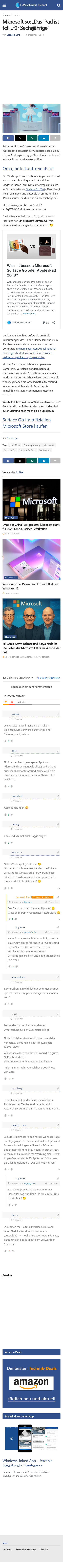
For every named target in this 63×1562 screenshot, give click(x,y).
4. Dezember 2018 (35, 34)
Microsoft (15, 15)
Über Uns (44, 1549)
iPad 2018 (15, 445)
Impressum (7, 1549)
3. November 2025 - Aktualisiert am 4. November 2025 (26, 657)
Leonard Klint (13, 34)
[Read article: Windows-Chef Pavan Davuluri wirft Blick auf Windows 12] (31, 559)
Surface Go (9, 450)
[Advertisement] (31, 69)
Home (5, 15)
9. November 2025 (11, 593)
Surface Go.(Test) (36, 189)
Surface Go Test (27, 450)
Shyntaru (27, 902)
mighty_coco (29, 1183)
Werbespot (44, 450)
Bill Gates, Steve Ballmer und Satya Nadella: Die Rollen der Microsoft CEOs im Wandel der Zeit (31, 648)
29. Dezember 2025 (11, 533)
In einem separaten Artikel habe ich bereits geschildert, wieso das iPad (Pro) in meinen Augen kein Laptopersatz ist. (29, 353)
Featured (10, 637)
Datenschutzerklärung (26, 1549)
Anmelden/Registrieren (48, 677)
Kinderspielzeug (32, 445)
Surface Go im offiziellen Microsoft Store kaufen (27, 423)
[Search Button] (58, 5)
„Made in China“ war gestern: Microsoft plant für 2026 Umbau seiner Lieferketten (31, 527)
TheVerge (12, 438)
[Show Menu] (4, 5)
